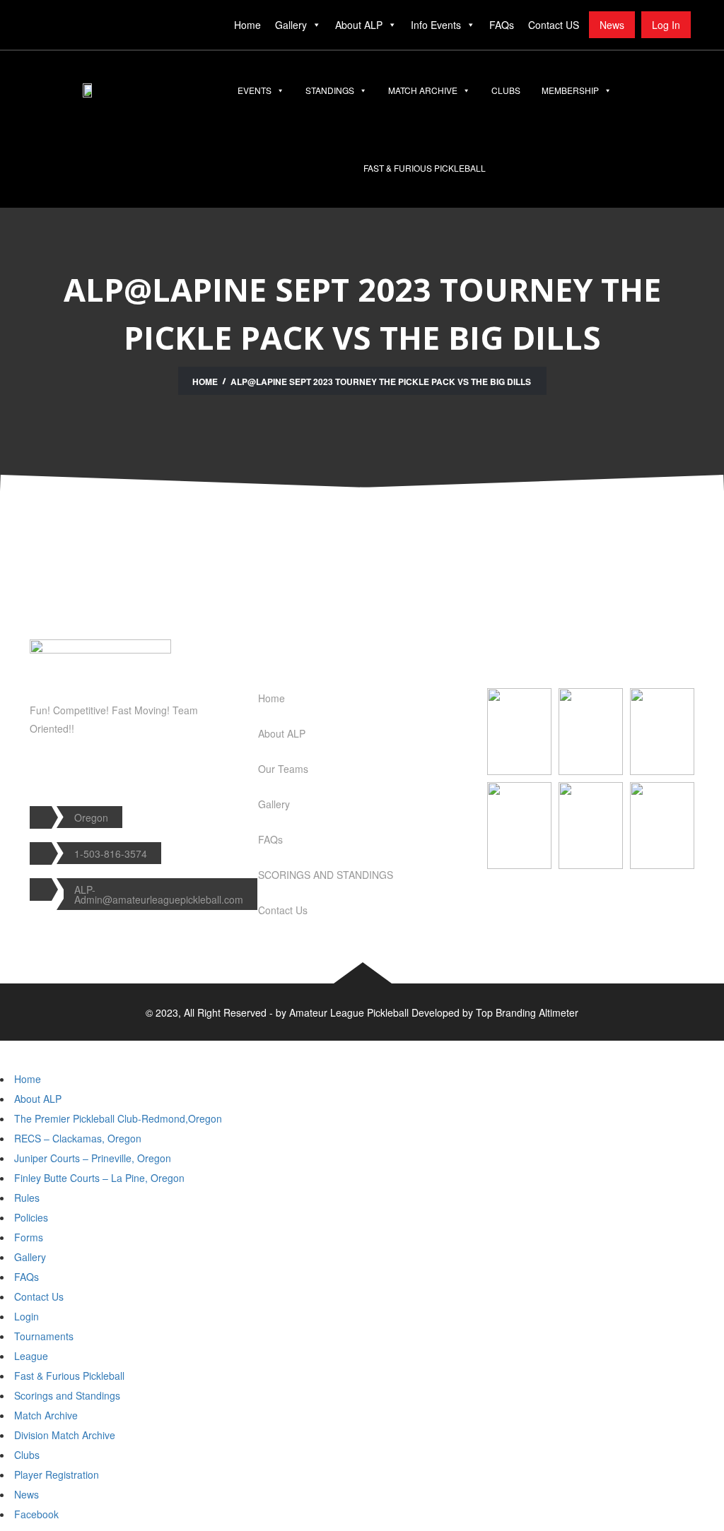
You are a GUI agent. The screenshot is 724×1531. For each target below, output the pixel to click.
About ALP (359, 25)
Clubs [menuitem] (27, 1455)
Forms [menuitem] (28, 1237)
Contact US (553, 25)
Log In (666, 25)
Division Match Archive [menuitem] (64, 1435)
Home (247, 25)
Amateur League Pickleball (349, 1012)
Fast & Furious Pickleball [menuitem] (69, 1376)
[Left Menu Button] (14, 1048)
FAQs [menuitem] (26, 1277)
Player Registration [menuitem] (56, 1474)
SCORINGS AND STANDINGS (325, 875)
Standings (329, 90)
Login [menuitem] (26, 1316)
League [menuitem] (31, 1356)
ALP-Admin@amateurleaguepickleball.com (158, 894)
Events (255, 90)
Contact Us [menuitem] (39, 1296)
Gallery (291, 25)
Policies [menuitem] (31, 1217)
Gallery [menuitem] (30, 1257)
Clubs (505, 90)
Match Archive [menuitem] (46, 1415)
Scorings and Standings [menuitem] (67, 1395)
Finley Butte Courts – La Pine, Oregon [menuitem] (99, 1178)
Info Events (436, 25)
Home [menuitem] (27, 1079)
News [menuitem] (26, 1494)
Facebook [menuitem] (36, 1514)
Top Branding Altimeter (527, 1012)
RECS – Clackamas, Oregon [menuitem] (77, 1138)
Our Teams (283, 769)
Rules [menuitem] (27, 1197)
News (612, 25)
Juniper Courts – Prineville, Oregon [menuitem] (92, 1158)
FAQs (501, 25)
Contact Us (283, 910)
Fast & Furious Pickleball (424, 168)
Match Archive (422, 90)
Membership (570, 90)
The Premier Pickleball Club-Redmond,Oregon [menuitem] (118, 1118)
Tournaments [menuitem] (44, 1336)
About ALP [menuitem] (38, 1099)
